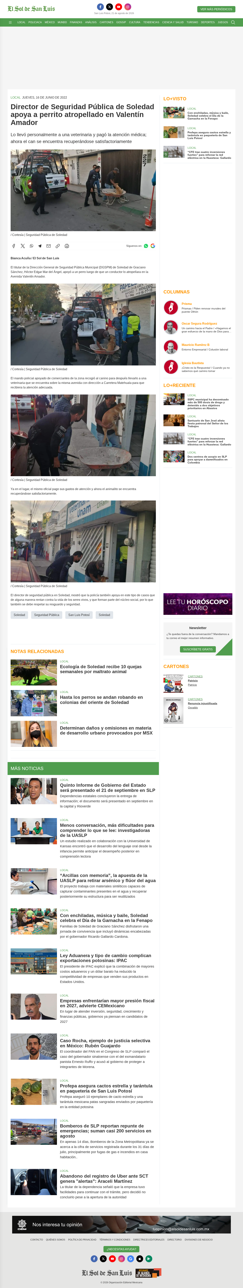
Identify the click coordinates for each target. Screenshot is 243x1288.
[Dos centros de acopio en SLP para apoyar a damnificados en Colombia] (173, 457)
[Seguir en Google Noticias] (153, 246)
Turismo (192, 22)
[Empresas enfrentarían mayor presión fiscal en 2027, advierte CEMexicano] (34, 1011)
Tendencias (151, 22)
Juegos (223, 22)
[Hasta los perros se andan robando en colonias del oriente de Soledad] (34, 703)
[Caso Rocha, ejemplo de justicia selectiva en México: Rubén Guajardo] (34, 1053)
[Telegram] (40, 246)
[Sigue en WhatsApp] (146, 246)
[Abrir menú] (10, 22)
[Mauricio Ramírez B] (171, 347)
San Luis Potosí (79, 615)
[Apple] (139, 1258)
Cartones (106, 22)
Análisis (91, 22)
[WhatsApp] (31, 246)
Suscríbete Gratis (198, 649)
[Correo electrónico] (49, 246)
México (50, 22)
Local (21, 22)
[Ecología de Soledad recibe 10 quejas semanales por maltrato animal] (34, 672)
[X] (109, 6)
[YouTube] (118, 6)
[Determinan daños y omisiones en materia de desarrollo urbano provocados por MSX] (34, 734)
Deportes (208, 22)
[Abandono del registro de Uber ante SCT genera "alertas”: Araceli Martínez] (34, 1186)
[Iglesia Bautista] (171, 366)
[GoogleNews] (130, 1258)
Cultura (134, 22)
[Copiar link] (58, 246)
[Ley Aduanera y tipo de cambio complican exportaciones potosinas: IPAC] (34, 968)
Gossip (121, 22)
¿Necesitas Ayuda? (121, 1249)
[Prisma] (171, 307)
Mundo (62, 22)
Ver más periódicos (216, 9)
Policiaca (35, 22)
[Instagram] (127, 6)
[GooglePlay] (148, 1258)
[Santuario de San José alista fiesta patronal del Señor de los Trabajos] (173, 421)
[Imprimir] (67, 246)
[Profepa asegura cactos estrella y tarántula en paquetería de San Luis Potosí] (34, 1096)
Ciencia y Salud (173, 22)
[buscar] (233, 22)
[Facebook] (100, 6)
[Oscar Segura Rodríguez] (171, 327)
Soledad (19, 615)
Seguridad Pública (46, 615)
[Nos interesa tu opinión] (121, 1225)
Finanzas (76, 22)
